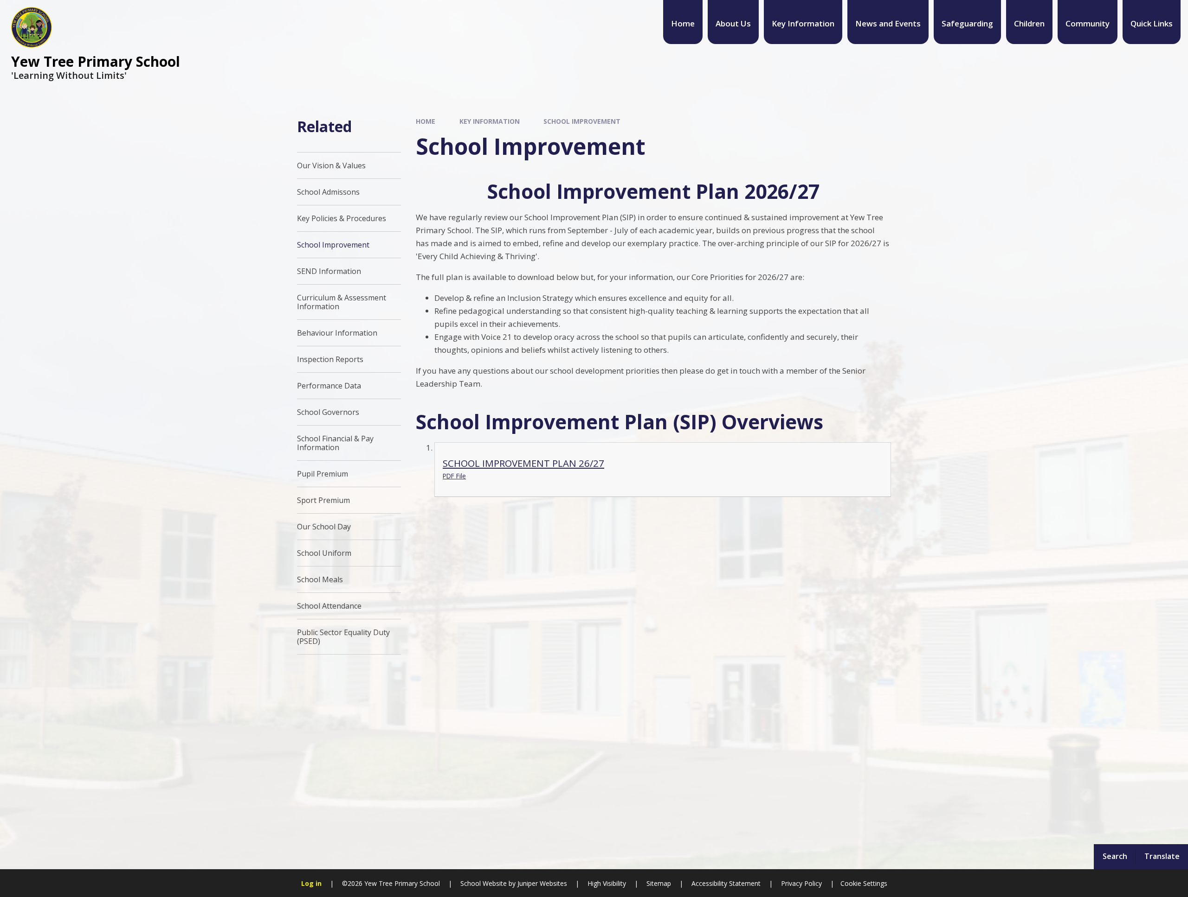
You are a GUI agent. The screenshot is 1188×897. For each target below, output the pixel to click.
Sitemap (658, 883)
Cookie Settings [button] (863, 883)
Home (425, 121)
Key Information (489, 121)
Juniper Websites (541, 883)
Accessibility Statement (726, 883)
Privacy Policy (801, 883)
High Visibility (607, 883)
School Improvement (581, 121)
